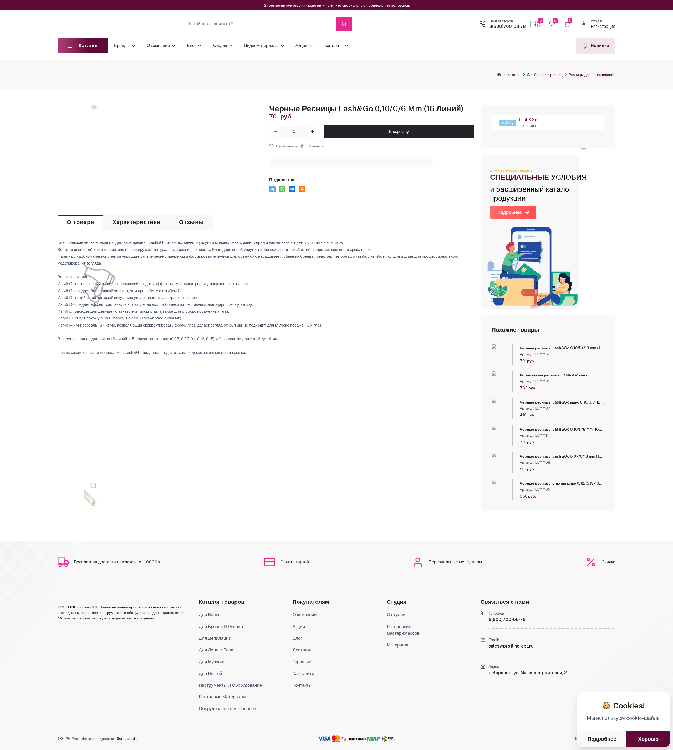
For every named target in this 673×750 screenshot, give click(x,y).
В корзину (399, 131)
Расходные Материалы (222, 696)
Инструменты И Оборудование (230, 685)
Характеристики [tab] (137, 222)
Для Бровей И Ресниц (221, 626)
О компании (158, 45)
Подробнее (509, 212)
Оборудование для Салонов (227, 708)
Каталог (514, 75)
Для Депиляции (215, 638)
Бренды (122, 45)
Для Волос (210, 614)
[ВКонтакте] (292, 189)
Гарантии (302, 661)
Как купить (303, 673)
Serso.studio (127, 738)
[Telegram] (272, 189)
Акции (301, 45)
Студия (220, 45)
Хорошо (648, 739)
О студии (396, 614)
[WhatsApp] (282, 189)
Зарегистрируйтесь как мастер (292, 5)
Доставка (302, 650)
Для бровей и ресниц (545, 75)
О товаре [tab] (80, 222)
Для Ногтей (210, 673)
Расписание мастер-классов (403, 630)
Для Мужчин (211, 661)
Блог (191, 45)
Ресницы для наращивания (592, 75)
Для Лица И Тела (216, 650)
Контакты (333, 45)
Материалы (398, 645)
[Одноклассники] (302, 189)
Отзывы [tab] (191, 222)
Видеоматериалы (261, 45)
